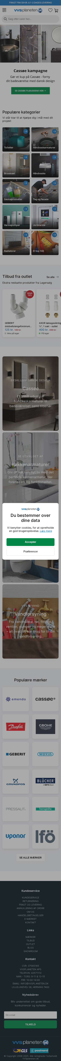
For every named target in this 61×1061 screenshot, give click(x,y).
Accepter (30, 542)
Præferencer (30, 551)
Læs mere (46, 531)
